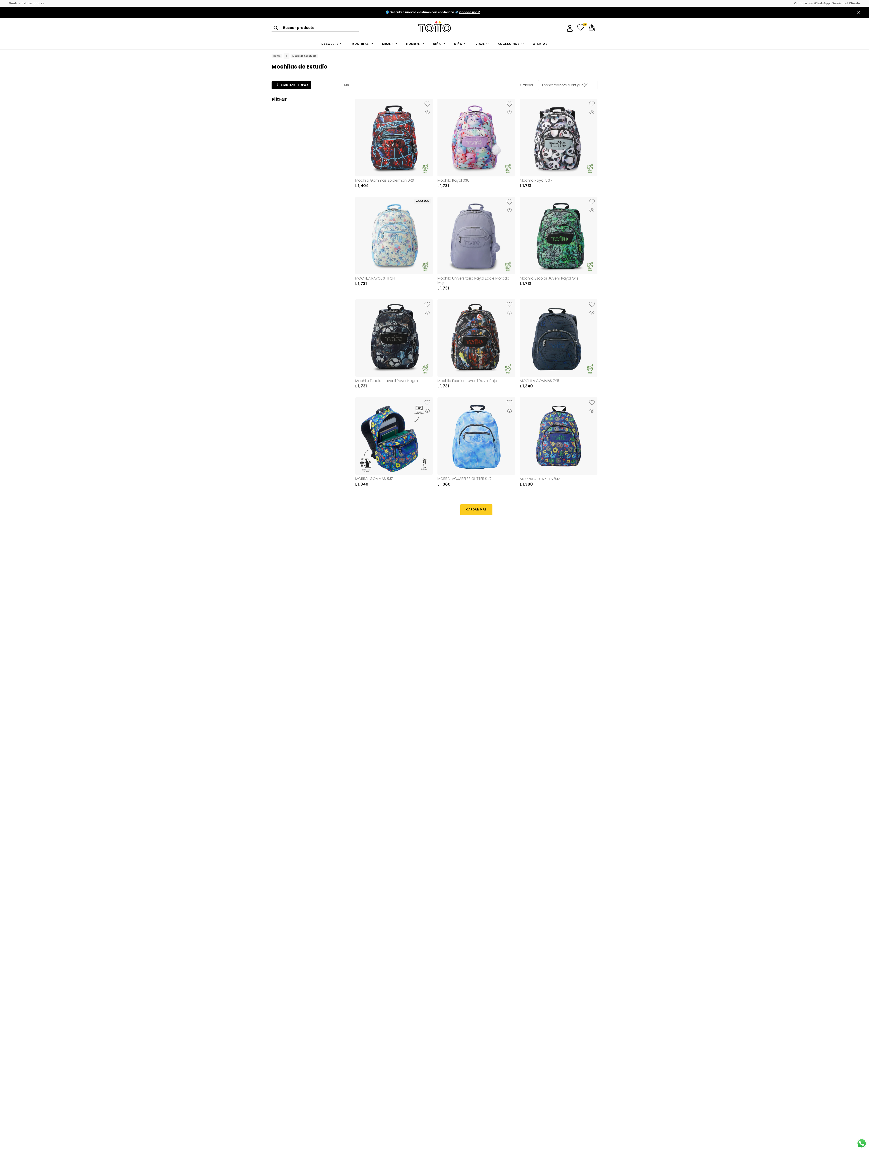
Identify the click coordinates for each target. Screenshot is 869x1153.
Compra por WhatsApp (812, 3)
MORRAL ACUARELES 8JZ (540, 479)
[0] (580, 27)
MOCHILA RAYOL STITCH (375, 278)
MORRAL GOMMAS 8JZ (374, 479)
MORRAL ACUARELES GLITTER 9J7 (464, 479)
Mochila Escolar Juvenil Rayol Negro (386, 381)
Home (277, 56)
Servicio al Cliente (846, 3)
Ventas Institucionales (26, 3)
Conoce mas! (469, 12)
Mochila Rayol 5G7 (536, 180)
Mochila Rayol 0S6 (453, 180)
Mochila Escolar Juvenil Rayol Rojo (467, 381)
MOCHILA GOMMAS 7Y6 (539, 381)
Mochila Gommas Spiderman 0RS (384, 180)
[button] (427, 104)
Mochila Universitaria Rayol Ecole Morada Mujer (473, 280)
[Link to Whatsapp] (862, 1143)
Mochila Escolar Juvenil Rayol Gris (549, 278)
